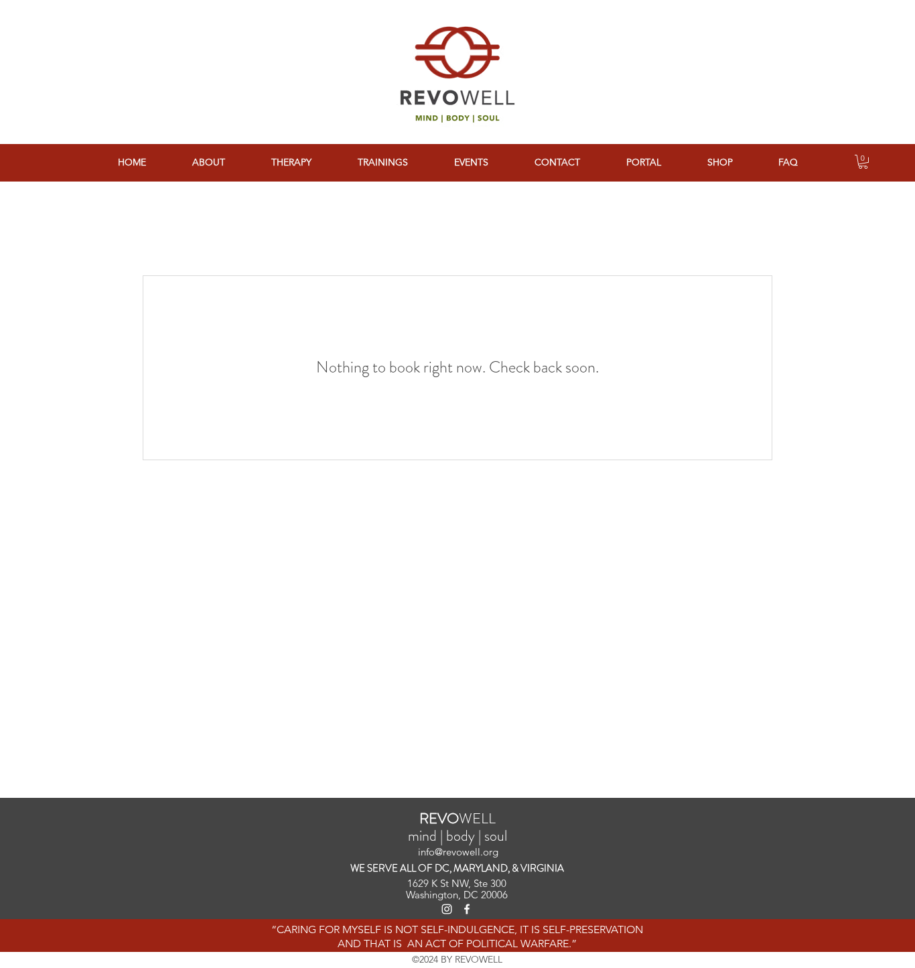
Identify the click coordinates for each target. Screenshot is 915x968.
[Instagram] (446, 909)
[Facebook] (467, 909)
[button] (863, 162)
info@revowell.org (458, 851)
